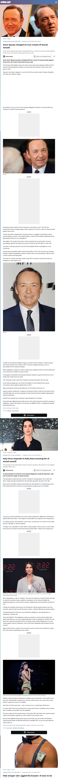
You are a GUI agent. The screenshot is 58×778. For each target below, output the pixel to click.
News (8, 39)
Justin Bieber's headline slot (32, 486)
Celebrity (9, 410)
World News (21, 728)
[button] (54, 56)
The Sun (13, 107)
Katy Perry (6, 516)
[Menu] (56, 2)
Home (4, 39)
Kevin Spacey (15, 410)
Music (49, 484)
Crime (13, 769)
